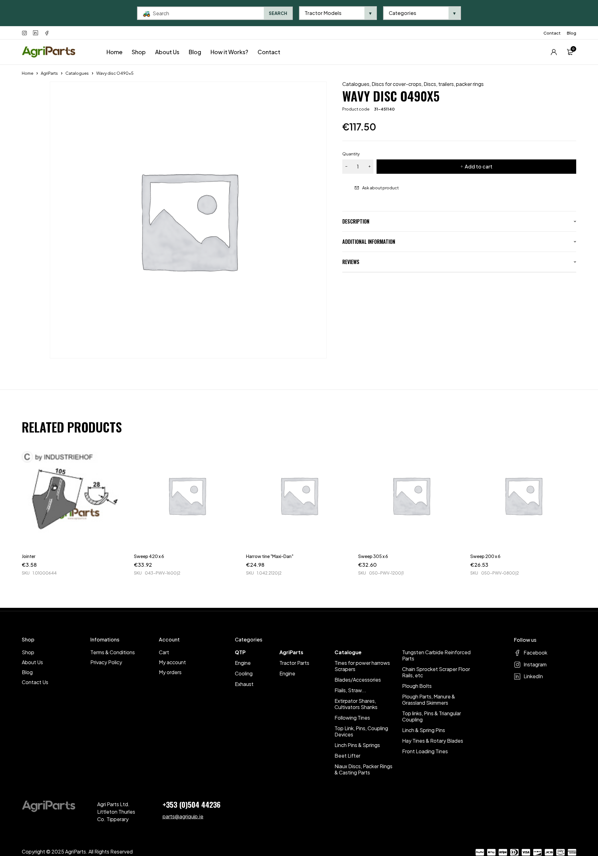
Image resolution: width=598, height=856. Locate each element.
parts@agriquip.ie (183, 816)
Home (27, 73)
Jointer (29, 556)
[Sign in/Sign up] (554, 52)
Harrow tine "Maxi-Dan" (269, 556)
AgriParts (49, 73)
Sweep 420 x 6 (149, 556)
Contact (552, 33)
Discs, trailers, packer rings (454, 84)
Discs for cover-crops (396, 84)
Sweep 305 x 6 (373, 556)
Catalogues (77, 73)
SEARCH (278, 13)
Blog (571, 33)
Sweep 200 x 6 (485, 556)
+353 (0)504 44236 (192, 804)
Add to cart (478, 166)
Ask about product (380, 187)
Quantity (351, 153)
